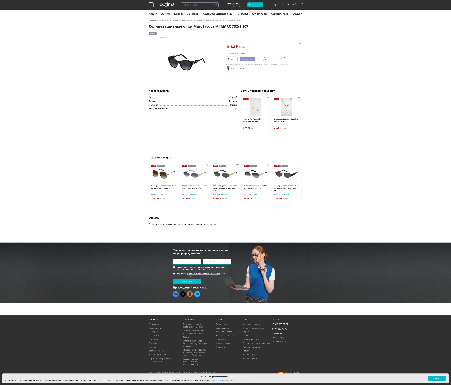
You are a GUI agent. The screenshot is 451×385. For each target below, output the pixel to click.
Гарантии (220, 347)
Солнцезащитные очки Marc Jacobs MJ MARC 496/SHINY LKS (194, 188)
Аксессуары (259, 13)
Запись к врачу (255, 5)
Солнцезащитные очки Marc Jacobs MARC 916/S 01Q (163, 187)
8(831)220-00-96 (279, 329)
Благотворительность (159, 354)
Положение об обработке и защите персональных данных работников (194, 352)
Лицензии (153, 339)
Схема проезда (278, 337)
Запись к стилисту (251, 358)
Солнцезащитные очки (218, 13)
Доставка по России (225, 335)
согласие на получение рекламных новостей (203, 274)
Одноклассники (190, 294)
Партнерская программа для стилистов (160, 359)
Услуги (297, 13)
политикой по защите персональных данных (204, 267)
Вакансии (153, 343)
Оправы (243, 13)
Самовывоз (221, 339)
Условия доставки (224, 331)
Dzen (183, 294)
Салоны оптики (279, 341)
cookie (109, 380)
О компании (154, 324)
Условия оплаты (223, 328)
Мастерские (154, 331)
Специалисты (155, 328)
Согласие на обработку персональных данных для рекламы (195, 343)
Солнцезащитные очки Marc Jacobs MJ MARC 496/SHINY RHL (225, 188)
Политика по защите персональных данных (193, 325)
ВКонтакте (176, 294)
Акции (153, 13)
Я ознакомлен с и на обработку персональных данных (200, 268)
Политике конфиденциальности (221, 380)
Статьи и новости (157, 350)
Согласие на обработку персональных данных (193, 331)
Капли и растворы (251, 339)
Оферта (186, 337)
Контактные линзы (186, 13)
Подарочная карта (251, 347)
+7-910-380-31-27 (233, 3)
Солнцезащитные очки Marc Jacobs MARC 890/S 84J (256, 187)
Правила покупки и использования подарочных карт (191, 361)
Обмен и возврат (224, 343)
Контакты (153, 347)
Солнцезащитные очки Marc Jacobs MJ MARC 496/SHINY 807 (286, 188)
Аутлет (165, 13)
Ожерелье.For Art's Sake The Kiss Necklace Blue (286, 120)
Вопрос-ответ (222, 324)
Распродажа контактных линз (256, 343)
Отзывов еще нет (165, 37)
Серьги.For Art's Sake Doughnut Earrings (252, 120)
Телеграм (197, 294)
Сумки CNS (248, 335)
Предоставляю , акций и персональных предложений (201, 275)
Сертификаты (280, 13)
